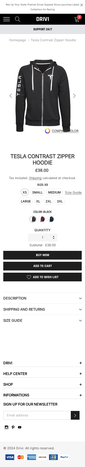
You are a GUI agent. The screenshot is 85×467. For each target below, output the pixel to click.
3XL (60, 201)
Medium (54, 192)
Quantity (42, 230)
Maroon (42, 219)
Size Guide (73, 192)
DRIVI (42, 19)
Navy (50, 219)
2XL (48, 201)
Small (37, 192)
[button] (75, 415)
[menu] (6, 19)
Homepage (17, 40)
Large (26, 201)
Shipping (35, 178)
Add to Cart (42, 266)
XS (25, 192)
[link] (6, 427)
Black (33, 219)
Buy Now (42, 255)
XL (38, 201)
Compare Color (65, 131)
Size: (42, 185)
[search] (17, 19)
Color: (42, 212)
